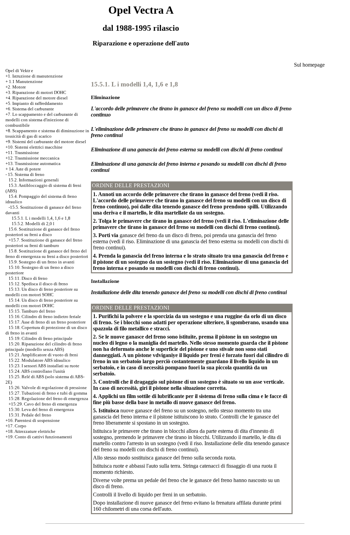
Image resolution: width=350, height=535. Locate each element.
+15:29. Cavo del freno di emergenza (43, 404)
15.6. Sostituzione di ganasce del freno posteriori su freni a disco (42, 232)
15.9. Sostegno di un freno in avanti (42, 261)
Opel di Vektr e (19, 70)
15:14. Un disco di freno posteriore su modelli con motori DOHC (41, 303)
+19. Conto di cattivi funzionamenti (38, 436)
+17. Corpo (15, 425)
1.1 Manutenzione (26, 81)
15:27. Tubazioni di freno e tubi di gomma (48, 393)
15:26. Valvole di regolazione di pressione (48, 387)
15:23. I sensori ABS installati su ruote (44, 365)
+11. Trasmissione (22, 152)
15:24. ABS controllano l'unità (37, 371)
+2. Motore (15, 87)
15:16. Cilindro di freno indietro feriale (45, 316)
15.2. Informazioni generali (34, 179)
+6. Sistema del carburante (29, 108)
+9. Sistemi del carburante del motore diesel (45, 141)
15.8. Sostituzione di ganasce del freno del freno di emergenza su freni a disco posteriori (46, 253)
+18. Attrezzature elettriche (30, 431)
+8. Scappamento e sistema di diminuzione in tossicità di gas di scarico (47, 133)
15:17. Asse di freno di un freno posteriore (47, 322)
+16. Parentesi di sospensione (32, 420)
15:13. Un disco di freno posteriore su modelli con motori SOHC (41, 292)
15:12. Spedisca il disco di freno (38, 283)
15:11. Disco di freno (28, 278)
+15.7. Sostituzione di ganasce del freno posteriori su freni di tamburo (43, 242)
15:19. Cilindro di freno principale (40, 338)
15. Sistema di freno (26, 174)
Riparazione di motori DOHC (39, 92)
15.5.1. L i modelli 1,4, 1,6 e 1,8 (41, 218)
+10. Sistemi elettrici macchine (34, 147)
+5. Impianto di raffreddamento (34, 103)
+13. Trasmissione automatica (32, 163)
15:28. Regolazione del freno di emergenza (48, 398)
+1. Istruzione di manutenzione (34, 76)
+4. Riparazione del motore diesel (36, 97)
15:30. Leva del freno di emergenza (41, 409)
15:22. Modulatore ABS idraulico (39, 360)
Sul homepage (309, 65)
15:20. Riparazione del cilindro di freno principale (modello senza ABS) (43, 346)
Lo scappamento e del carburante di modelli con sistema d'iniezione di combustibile (41, 120)
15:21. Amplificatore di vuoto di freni (43, 354)
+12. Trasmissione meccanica (32, 158)
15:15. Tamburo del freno (32, 311)
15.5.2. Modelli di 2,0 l (33, 223)
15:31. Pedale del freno (30, 414)
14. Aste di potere (25, 169)
